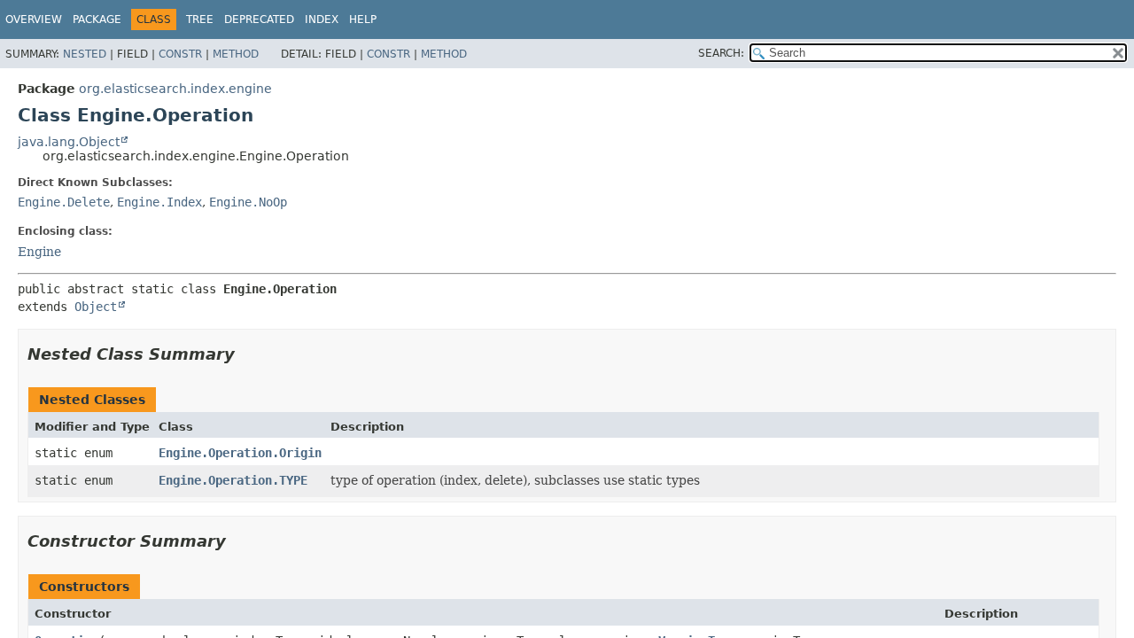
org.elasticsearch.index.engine (175, 89)
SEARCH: (721, 53)
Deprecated (259, 19)
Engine (39, 252)
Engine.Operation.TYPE (233, 480)
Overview (33, 19)
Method (236, 54)
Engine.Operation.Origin (240, 453)
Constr (180, 54)
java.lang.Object (69, 142)
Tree (200, 19)
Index (321, 19)
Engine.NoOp (248, 202)
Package (97, 19)
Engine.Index (159, 202)
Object (95, 307)
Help (363, 19)
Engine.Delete (64, 202)
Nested (84, 54)
